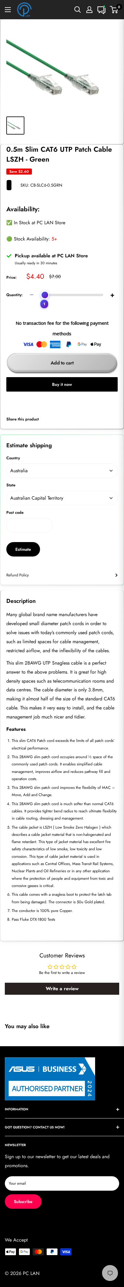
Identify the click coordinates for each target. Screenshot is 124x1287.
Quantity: (14, 295)
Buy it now (62, 384)
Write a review (62, 988)
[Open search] (77, 9)
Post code (14, 512)
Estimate (23, 549)
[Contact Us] (101, 9)
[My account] (89, 9)
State (10, 485)
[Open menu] (8, 9)
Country (13, 458)
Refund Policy (17, 575)
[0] (114, 9)
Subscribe (23, 1202)
